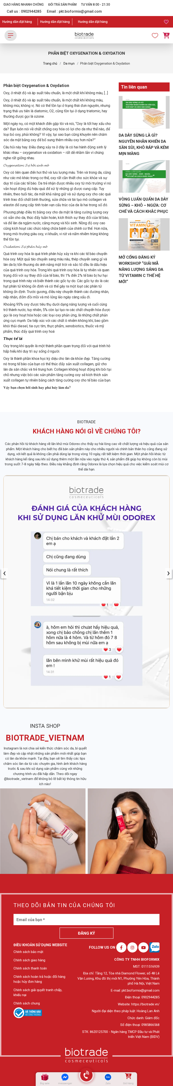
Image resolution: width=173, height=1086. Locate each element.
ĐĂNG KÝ (86, 933)
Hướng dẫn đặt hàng (17, 21)
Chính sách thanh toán (30, 968)
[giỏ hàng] (128, 1077)
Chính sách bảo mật (28, 952)
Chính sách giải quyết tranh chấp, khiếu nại (38, 992)
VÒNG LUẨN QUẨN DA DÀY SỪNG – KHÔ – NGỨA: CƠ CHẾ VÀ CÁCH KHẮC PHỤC (143, 205)
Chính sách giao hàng (29, 960)
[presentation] (4, 573)
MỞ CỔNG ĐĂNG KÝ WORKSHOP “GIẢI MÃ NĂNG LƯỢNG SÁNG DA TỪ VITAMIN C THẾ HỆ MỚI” (141, 269)
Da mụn (69, 63)
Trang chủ (50, 63)
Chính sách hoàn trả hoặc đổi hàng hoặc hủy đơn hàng (39, 979)
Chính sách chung (27, 1003)
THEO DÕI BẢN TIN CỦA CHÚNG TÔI (64, 905)
